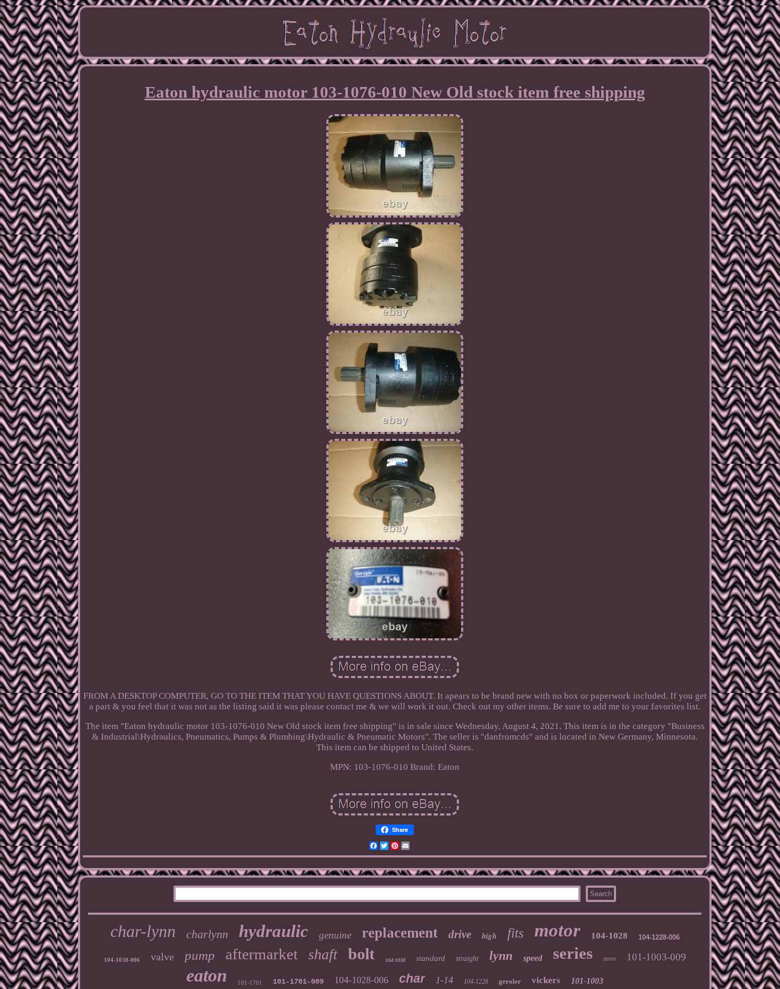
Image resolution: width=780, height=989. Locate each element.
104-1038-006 (122, 960)
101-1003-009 (656, 956)
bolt (361, 953)
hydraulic (273, 931)
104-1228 (476, 981)
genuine (335, 935)
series (573, 953)
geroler (510, 981)
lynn (501, 955)
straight (467, 958)
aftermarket (262, 953)
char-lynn (143, 931)
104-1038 (395, 960)
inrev (609, 958)
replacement (400, 933)
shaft (322, 954)
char (412, 978)
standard (430, 958)
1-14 (444, 980)
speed (532, 957)
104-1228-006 (659, 937)
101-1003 (587, 980)
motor (557, 930)
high (489, 935)
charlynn (207, 934)
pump (200, 955)
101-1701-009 (298, 981)
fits (515, 933)
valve (162, 956)
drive (459, 934)
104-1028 (609, 936)
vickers (546, 980)
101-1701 (250, 982)
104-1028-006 (361, 980)
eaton (206, 975)
